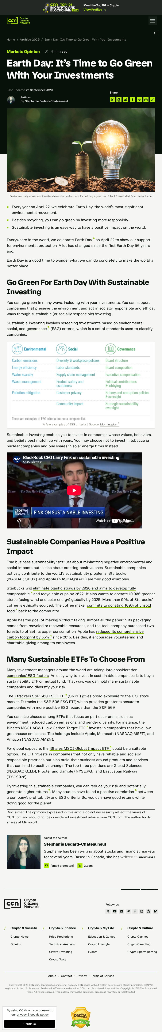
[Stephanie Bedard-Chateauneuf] (23, 852)
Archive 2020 (30, 39)
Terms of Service (102, 976)
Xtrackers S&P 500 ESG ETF (39, 696)
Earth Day (83, 240)
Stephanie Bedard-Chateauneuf (46, 101)
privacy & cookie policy (33, 1014)
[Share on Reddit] (125, 99)
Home (11, 39)
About (52, 976)
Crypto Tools (57, 959)
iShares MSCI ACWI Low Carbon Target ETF (46, 728)
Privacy (82, 976)
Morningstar (108, 424)
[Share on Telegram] (139, 99)
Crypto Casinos (137, 936)
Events (92, 952)
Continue (29, 1024)
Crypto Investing (60, 952)
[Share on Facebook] (132, 99)
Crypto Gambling (138, 944)
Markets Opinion (23, 51)
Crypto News (19, 936)
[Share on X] (112, 99)
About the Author (55, 838)
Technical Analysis (62, 944)
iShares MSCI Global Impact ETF (79, 748)
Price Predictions (61, 936)
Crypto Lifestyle (99, 944)
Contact (66, 976)
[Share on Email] (145, 99)
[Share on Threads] (119, 99)
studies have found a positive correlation (98, 791)
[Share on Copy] (152, 99)
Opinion (16, 944)
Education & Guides (101, 936)
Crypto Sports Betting (142, 952)
